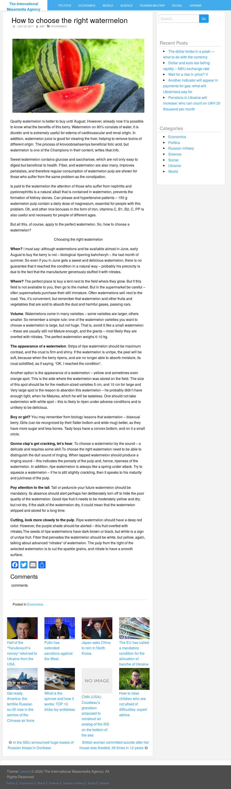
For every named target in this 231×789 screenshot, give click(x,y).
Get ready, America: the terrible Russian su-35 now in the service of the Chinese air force (20, 707)
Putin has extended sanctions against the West (58, 650)
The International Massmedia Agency (23, 6)
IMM (41, 26)
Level (24, 771)
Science (126, 5)
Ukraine (195, 5)
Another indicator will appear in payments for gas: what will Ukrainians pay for (190, 86)
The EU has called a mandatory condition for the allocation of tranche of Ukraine (134, 653)
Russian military (152, 5)
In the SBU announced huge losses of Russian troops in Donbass (41, 745)
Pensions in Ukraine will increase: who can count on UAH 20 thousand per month (191, 103)
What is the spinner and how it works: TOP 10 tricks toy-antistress (59, 701)
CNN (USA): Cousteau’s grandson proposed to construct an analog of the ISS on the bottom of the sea (95, 715)
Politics (64, 5)
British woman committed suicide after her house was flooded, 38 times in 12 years (114, 745)
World (108, 5)
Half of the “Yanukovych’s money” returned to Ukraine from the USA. (22, 653)
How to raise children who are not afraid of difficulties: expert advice (133, 704)
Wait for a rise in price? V (188, 74)
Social (177, 5)
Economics (86, 5)
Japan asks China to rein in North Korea (96, 648)
